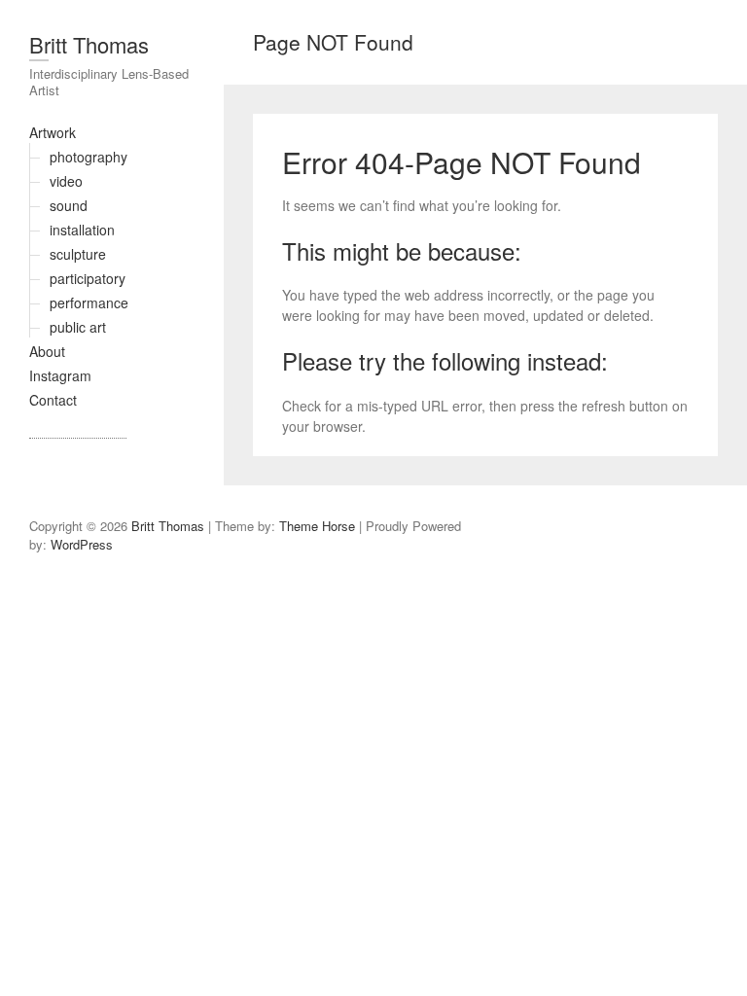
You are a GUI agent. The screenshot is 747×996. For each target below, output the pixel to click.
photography (88, 156)
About (47, 351)
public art (78, 327)
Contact (53, 399)
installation (82, 229)
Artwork (52, 132)
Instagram (60, 375)
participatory (87, 278)
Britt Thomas (89, 44)
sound (69, 205)
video (66, 181)
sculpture (78, 254)
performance (89, 302)
